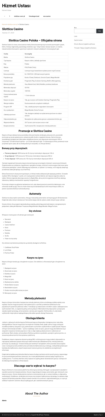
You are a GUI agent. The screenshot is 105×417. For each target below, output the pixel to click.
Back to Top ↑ (98, 415)
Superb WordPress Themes (40, 415)
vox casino (47, 16)
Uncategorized (34, 16)
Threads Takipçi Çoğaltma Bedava (85, 48)
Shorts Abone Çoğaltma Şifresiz (84, 44)
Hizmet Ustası (16, 5)
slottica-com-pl (19, 16)
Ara (75, 28)
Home (4, 24)
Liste (75, 36)
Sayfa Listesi (78, 40)
